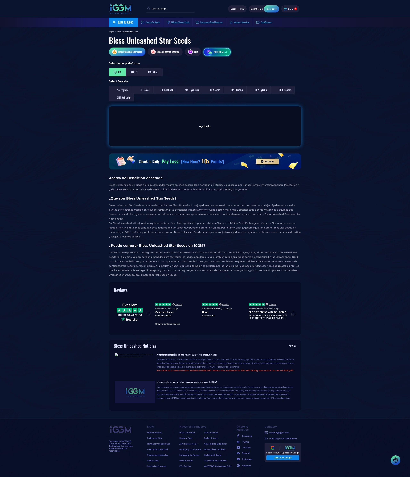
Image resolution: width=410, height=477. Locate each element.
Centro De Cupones (156, 466)
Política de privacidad (157, 449)
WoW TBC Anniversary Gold (216, 466)
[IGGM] (120, 13)
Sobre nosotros (154, 432)
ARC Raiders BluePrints (215, 444)
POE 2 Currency (187, 432)
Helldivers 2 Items (212, 455)
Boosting (168, 51)
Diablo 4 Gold (185, 438)
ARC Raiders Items (188, 444)
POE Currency (211, 432)
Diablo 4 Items (211, 438)
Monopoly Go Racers (189, 455)
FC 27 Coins (185, 466)
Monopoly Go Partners (190, 449)
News (195, 51)
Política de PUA (154, 438)
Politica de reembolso (157, 455)
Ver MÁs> (292, 345)
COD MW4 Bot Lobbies (215, 460)
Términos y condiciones (158, 444)
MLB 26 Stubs (186, 460)
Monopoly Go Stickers (214, 449)
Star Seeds (130, 51)
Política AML (153, 460)
